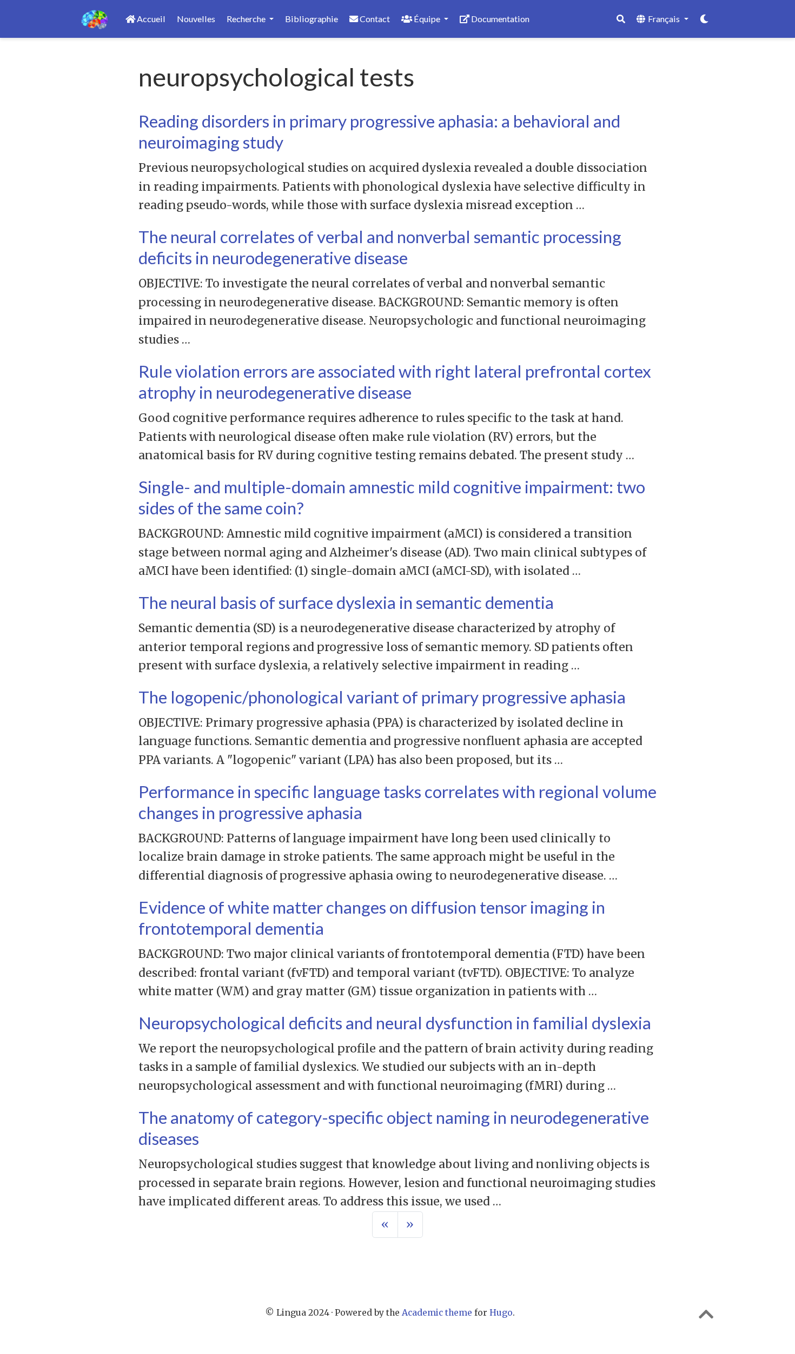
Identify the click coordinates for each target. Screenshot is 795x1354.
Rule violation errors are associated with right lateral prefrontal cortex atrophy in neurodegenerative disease (394, 382)
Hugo (501, 1313)
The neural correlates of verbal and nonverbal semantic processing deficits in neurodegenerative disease (379, 247)
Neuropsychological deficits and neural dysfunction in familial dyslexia (394, 1023)
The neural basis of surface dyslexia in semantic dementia (346, 602)
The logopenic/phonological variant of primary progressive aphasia (382, 697)
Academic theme (437, 1313)
